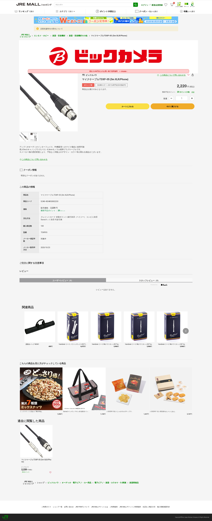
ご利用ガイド (46, 507)
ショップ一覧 (57, 507)
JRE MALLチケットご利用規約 (130, 507)
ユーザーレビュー (63, 280)
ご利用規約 (114, 507)
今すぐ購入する (172, 106)
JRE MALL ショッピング (25, 36)
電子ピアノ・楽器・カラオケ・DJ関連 (110, 483)
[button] (186, 331)
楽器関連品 (134, 483)
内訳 (193, 92)
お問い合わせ (69, 507)
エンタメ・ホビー (41, 36)
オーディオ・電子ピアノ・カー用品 (76, 483)
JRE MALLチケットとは (99, 507)
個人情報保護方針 (163, 507)
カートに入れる (128, 106)
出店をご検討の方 (149, 507)
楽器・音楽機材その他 (78, 36)
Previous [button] (33, 102)
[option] (49, 102)
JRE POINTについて (82, 507)
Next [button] (64, 102)
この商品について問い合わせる (173, 75)
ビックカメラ (53, 483)
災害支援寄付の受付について (51, 29)
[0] (171, 4)
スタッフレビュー (149, 280)
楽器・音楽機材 (59, 36)
